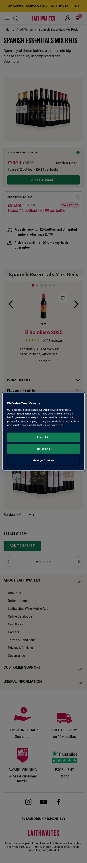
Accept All (43, 437)
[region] (43, 431)
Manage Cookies (44, 460)
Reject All (43, 448)
